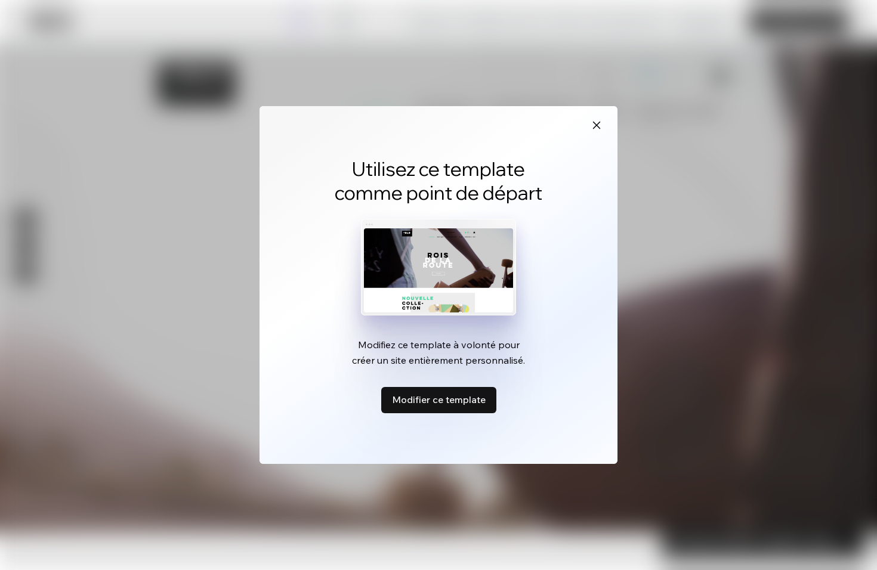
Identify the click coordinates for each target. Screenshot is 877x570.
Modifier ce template (439, 399)
